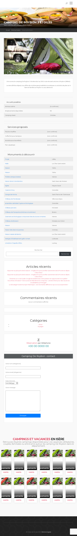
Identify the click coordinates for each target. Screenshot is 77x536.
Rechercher (38, 250)
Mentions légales (46, 532)
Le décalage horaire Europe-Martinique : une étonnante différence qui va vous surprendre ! (38, 284)
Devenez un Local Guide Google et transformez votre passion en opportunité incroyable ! (39, 278)
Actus (40, 324)
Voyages (40, 326)
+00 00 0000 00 (38, 346)
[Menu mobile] (71, 3)
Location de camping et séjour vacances (19, 4)
